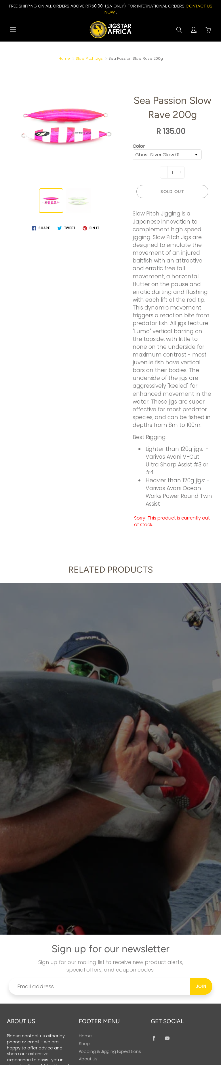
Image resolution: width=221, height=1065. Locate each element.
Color (139, 146)
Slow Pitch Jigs (89, 58)
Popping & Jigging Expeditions (110, 1051)
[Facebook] (154, 1038)
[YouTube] (167, 1038)
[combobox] (167, 154)
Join (201, 986)
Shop (84, 1044)
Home (64, 58)
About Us (88, 1059)
